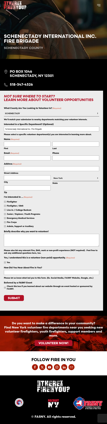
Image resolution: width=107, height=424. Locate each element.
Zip (5, 192)
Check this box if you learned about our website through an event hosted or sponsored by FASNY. (49, 287)
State (55, 183)
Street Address (11, 173)
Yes (8, 262)
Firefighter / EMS (15, 206)
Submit (14, 298)
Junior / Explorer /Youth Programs (23, 214)
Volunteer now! (53, 343)
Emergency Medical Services (20, 218)
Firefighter (12, 201)
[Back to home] (15, 5)
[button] (98, 5)
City (6, 182)
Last (54, 148)
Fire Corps (12, 222)
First (6, 148)
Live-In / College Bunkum (19, 210)
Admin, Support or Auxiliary (20, 226)
